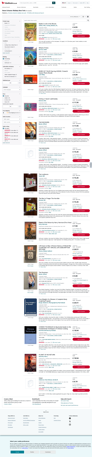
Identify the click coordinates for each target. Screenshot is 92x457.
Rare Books (35, 7)
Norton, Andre (43, 49)
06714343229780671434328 (54, 129)
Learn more (5, 53)
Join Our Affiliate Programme (29, 420)
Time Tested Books (46, 313)
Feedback (90, 165)
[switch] (4, 112)
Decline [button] (32, 452)
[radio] (3, 62)
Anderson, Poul (43, 380)
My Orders (10, 424)
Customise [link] (48, 452)
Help (88, 2)
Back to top (46, 411)
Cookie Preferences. (70, 446)
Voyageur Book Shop (47, 58)
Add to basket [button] (81, 36)
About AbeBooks (42, 418)
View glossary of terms (67, 403)
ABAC (50, 390)
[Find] (53, 3)
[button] (20, 83)
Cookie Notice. (25, 447)
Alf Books (44, 37)
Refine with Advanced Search (36, 13)
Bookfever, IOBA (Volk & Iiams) (49, 108)
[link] (88, 17)
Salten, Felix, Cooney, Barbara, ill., (48, 25)
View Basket (10, 427)
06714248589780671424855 (54, 205)
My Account (75, 2)
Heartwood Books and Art (48, 230)
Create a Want (8, 404)
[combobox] (35, 3)
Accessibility (41, 431)
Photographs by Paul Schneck (57, 302)
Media (40, 420)
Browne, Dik (42, 200)
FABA (53, 233)
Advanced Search (6, 7)
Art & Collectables (50, 7)
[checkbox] (3, 23)
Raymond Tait (45, 283)
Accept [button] (17, 452)
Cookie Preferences (42, 427)
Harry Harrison (43, 224)
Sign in (69, 2)
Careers (40, 422)
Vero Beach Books (46, 258)
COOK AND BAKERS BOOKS (48, 339)
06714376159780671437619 (54, 81)
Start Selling (87, 7)
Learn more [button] (5, 142)
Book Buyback (26, 422)
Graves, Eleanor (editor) (45, 251)
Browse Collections (21, 7)
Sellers (75, 7)
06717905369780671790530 (54, 32)
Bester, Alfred (43, 124)
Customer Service (57, 420)
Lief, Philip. (42, 74)
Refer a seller (25, 424)
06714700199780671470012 (54, 54)
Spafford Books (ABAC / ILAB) (49, 387)
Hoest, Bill (42, 176)
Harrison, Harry (43, 356)
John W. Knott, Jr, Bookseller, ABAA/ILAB (52, 364)
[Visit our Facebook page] (70, 418)
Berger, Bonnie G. (43, 302)
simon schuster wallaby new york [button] (17, 13)
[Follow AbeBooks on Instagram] (70, 424)
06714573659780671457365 (54, 181)
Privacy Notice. (70, 447)
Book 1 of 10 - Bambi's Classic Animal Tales (52, 33)
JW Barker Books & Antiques (49, 185)
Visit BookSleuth (36, 404)
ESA (49, 111)
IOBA (52, 111)
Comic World (45, 85)
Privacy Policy (41, 424)
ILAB (56, 233)
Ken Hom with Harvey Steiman (47, 330)
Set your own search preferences (69, 405)
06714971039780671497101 (54, 309)
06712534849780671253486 (54, 335)
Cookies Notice (42, 429)
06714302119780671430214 (54, 383)
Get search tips (65, 400)
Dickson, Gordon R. (53, 380)
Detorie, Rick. (42, 100)
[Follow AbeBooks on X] (70, 421)
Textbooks (63, 7)
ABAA (50, 233)
